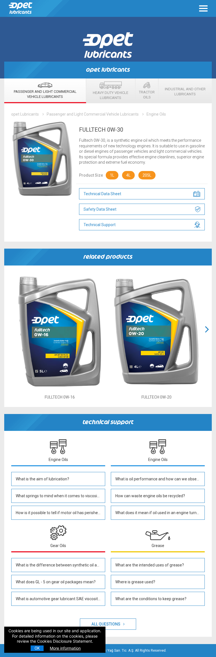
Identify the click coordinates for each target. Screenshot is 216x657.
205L (147, 175)
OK (37, 648)
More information (65, 648)
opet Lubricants (25, 114)
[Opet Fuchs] (21, 15)
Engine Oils (156, 114)
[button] (207, 336)
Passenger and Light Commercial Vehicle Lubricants (93, 114)
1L (112, 175)
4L (128, 175)
